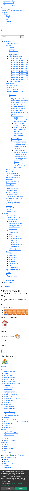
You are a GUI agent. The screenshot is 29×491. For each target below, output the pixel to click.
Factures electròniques (10, 419)
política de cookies (16, 483)
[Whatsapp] (4, 12)
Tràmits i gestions (9, 410)
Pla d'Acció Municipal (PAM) (12, 383)
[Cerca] (22, 36)
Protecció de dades (9, 463)
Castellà (8, 18)
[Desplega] (11, 286)
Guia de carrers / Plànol (11, 433)
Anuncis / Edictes (9, 379)
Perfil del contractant (10, 381)
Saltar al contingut (8, 3)
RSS (5, 450)
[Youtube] (11, 10)
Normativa (7, 385)
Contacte (3, 8)
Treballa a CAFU (8, 396)
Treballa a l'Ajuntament (10, 395)
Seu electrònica (8, 387)
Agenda (6, 446)
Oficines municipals (9, 406)
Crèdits (6, 459)
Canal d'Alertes (8, 423)
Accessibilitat (7, 467)
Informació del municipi (11, 437)
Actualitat (7, 287)
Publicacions (7, 314)
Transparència (8, 389)
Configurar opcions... (6, 485)
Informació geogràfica (10, 440)
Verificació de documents (11, 416)
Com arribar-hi (8, 431)
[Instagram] (19, 10)
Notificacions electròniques (12, 414)
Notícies (6, 312)
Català (8, 16)
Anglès (8, 20)
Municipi (3, 429)
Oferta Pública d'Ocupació (12, 398)
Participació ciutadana (10, 393)
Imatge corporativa (9, 391)
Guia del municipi (9, 435)
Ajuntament (4, 370)
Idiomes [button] (6, 14)
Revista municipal (9, 448)
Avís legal (6, 465)
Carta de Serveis (8, 400)
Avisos (5, 310)
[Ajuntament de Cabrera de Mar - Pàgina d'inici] (11, 32)
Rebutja (7, 488)
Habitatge (7, 425)
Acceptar (21, 488)
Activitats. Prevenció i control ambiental (16, 421)
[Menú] (2, 39)
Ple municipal (8, 375)
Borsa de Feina (8, 427)
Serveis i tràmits (6, 404)
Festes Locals (8, 402)
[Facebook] (4, 10)
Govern (6, 373)
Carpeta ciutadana (9, 412)
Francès (8, 23)
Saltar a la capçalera (9, 1)
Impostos (6, 418)
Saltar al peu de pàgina (10, 5)
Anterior (3, 353)
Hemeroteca (7, 452)
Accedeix (3, 328)
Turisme (6, 439)
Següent (8, 353)
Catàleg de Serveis (9, 408)
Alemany (8, 21)
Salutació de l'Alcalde (10, 372)
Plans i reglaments (9, 377)
